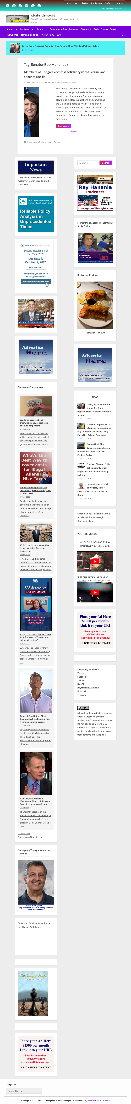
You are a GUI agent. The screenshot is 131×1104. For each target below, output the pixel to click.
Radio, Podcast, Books (105, 29)
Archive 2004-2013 (52, 35)
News (76, 3)
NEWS (95, 397)
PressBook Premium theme (99, 1101)
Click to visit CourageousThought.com (30, 835)
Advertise (119, 3)
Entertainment (96, 3)
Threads (81, 695)
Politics (57, 142)
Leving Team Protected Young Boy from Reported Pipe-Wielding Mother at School (60, 46)
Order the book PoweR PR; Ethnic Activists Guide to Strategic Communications (93, 517)
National (43, 142)
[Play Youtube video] (95, 561)
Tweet (74, 131)
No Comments (69, 82)
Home (68, 3)
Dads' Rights (27, 50)
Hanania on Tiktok (30, 35)
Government (32, 142)
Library (39, 29)
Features (108, 3)
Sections (24, 29)
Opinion (85, 3)
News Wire (12, 35)
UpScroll (81, 691)
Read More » (64, 126)
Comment (86, 29)
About (10, 29)
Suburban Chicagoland (42, 15)
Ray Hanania (53, 82)
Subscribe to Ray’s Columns (111, 8)
